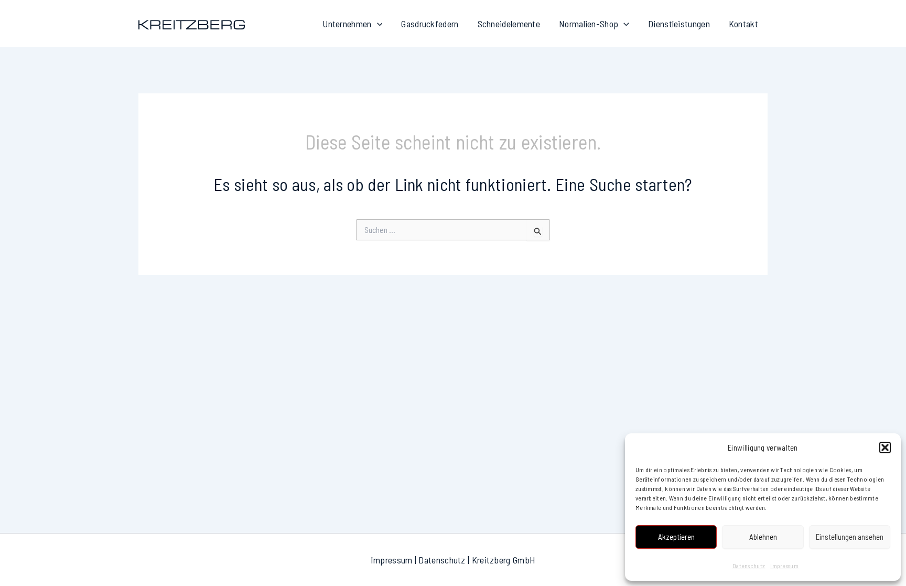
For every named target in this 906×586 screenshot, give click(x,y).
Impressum (784, 565)
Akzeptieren (676, 536)
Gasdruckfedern (429, 23)
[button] (885, 447)
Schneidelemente (509, 23)
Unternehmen (346, 23)
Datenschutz (748, 565)
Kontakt (743, 23)
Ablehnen (763, 536)
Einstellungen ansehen (849, 536)
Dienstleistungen (679, 23)
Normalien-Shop (588, 23)
